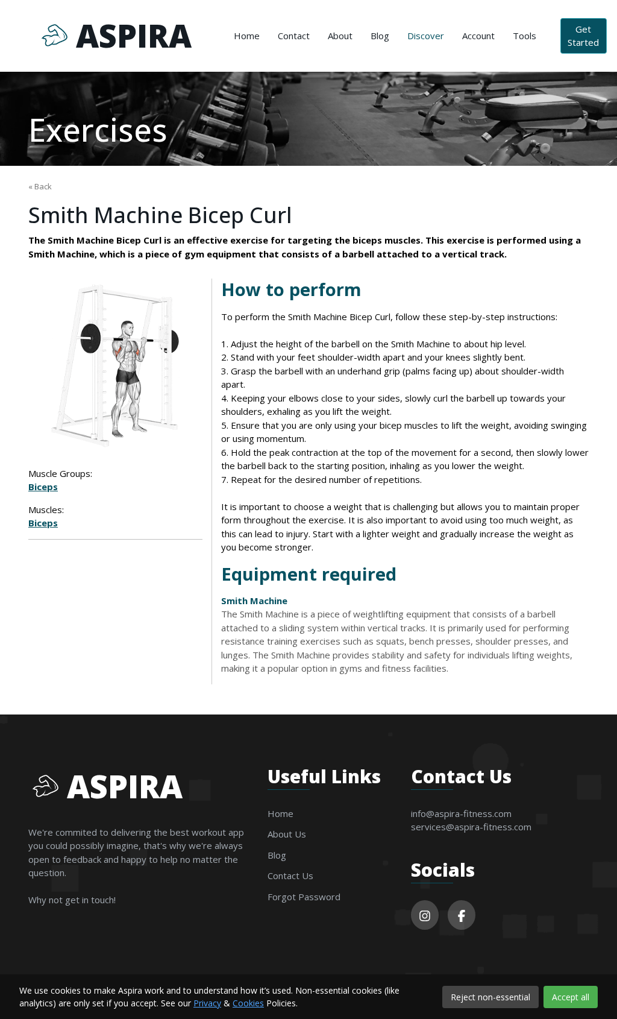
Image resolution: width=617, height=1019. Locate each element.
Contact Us (290, 875)
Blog (380, 36)
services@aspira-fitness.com (471, 827)
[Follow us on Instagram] (425, 915)
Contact (294, 36)
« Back (40, 186)
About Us (287, 834)
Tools (524, 36)
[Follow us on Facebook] (461, 915)
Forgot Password (304, 897)
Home (247, 36)
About (340, 36)
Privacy (207, 1003)
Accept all (570, 997)
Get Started (583, 36)
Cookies (248, 1003)
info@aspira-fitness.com (461, 813)
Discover (425, 36)
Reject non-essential (490, 997)
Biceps (43, 487)
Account (478, 36)
